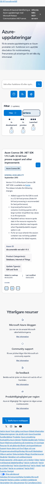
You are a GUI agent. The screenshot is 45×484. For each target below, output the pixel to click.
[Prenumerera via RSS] (22, 94)
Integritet (3, 479)
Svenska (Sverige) (7, 471)
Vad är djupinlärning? (22, 465)
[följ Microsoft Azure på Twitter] (6, 426)
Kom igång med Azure (19, 431)
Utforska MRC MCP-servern (35, 14)
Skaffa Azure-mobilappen (18, 420)
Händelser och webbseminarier (20, 457)
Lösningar (40, 442)
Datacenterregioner (7, 434)
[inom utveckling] (11, 131)
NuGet (27, 185)
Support (3, 448)
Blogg (27, 454)
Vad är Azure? (5, 431)
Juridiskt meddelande (28, 479)
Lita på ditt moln (21, 434)
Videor (36, 459)
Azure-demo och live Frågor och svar (21, 448)
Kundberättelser (6, 437)
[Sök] (39, 84)
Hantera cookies (13, 479)
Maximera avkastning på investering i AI (20, 442)
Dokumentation (19, 454)
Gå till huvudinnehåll (8, 1)
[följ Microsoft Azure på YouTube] (20, 426)
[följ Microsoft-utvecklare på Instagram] (11, 426)
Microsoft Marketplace (34, 451)
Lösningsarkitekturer (34, 445)
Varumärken (5, 482)
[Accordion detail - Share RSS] (12, 288)
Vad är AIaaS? (36, 465)
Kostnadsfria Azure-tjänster (10, 439)
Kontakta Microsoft (31, 477)
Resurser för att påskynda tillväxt (12, 445)
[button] (14, 94)
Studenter (4, 457)
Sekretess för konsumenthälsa (11, 477)
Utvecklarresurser (37, 454)
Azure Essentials (34, 434)
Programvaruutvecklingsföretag (12, 451)
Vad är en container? (16, 468)
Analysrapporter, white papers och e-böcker (17, 459)
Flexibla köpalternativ (29, 439)
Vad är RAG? (29, 468)
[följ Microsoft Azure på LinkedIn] (15, 426)
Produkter (17, 437)
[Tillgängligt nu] (33, 128)
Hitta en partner (6, 454)
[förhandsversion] (23, 131)
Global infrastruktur (36, 431)
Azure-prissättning (28, 437)
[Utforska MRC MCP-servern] (31, 94)
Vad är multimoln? (31, 462)
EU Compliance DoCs (33, 482)
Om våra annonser (17, 482)
